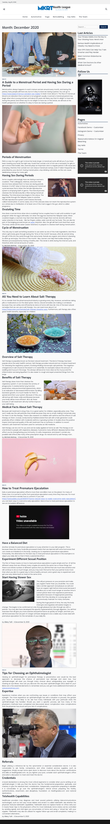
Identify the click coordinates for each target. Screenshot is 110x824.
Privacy (81, 135)
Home (25, 17)
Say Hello (71, 17)
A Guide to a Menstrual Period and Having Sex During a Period (37, 83)
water (32, 222)
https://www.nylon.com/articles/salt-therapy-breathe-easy (24, 309)
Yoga (47, 17)
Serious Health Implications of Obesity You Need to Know (90, 44)
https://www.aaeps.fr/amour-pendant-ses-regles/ (21, 94)
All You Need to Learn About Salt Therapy (29, 296)
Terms (80, 149)
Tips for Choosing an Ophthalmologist (26, 673)
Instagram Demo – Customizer (91, 131)
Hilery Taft (8, 622)
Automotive (36, 17)
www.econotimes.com (10, 688)
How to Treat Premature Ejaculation (25, 488)
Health (4, 79)
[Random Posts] (4, 9)
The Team (83, 17)
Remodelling (58, 17)
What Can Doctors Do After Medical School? (89, 63)
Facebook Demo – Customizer (90, 127)
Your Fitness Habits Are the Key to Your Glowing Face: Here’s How (92, 38)
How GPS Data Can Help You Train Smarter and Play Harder (92, 51)
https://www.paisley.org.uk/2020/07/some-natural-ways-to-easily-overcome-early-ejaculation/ (39, 499)
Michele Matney (10, 246)
